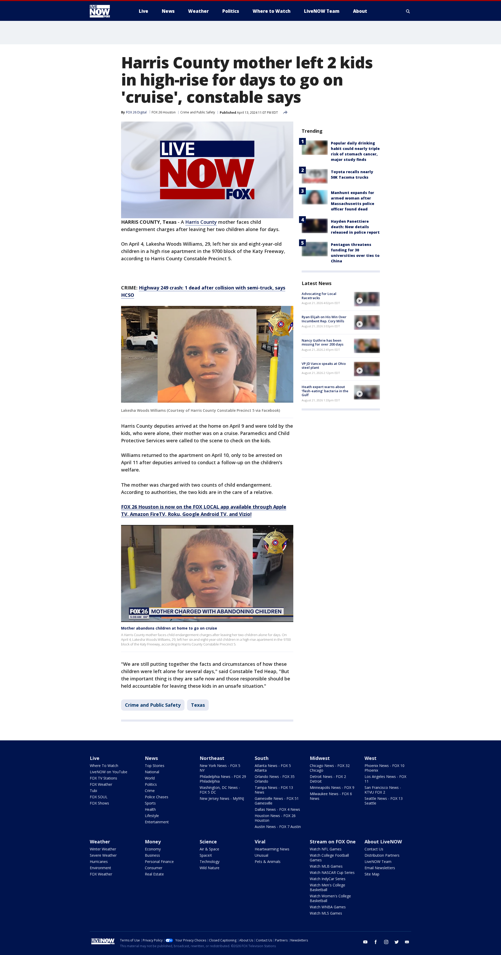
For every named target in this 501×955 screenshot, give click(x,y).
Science (208, 841)
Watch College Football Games (329, 857)
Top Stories (154, 765)
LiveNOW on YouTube (108, 771)
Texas (198, 705)
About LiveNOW (383, 841)
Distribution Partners (382, 855)
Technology (209, 861)
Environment (100, 867)
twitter (396, 942)
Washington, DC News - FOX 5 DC (220, 790)
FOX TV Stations (103, 778)
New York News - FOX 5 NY (220, 768)
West (371, 758)
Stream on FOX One (333, 841)
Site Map (372, 874)
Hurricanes (99, 861)
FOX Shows (99, 803)
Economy (153, 849)
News (151, 758)
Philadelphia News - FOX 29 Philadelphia (223, 779)
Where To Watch (104, 765)
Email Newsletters (380, 867)
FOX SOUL (99, 796)
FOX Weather (101, 784)
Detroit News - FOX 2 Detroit (328, 779)
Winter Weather (103, 849)
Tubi (93, 790)
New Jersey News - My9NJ (222, 798)
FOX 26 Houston (164, 112)
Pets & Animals (268, 861)
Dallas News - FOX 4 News (277, 809)
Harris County (201, 222)
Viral (260, 841)
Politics (151, 784)
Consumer (153, 867)
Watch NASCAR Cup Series (332, 872)
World (150, 778)
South (262, 758)
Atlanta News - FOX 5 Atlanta (273, 768)
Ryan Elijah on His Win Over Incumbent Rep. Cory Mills (324, 319)
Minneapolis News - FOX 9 (332, 787)
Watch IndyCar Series (327, 878)
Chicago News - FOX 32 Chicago (330, 768)
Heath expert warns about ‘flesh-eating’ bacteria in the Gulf (325, 390)
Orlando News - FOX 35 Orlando (275, 779)
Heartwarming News (272, 849)
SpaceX (206, 855)
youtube (365, 942)
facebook (376, 942)
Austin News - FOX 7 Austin (278, 826)
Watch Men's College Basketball (327, 887)
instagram (386, 942)
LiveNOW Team (378, 861)
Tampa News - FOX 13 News (274, 790)
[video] (367, 299)
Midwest (320, 758)
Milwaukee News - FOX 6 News (331, 796)
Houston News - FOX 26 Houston (275, 818)
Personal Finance (159, 861)
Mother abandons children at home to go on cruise (169, 628)
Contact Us (374, 849)
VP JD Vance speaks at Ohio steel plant (324, 365)
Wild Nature (209, 867)
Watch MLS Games (326, 913)
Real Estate (154, 874)
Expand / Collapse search (408, 11)
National (152, 771)
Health (150, 809)
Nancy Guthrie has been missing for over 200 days (322, 342)
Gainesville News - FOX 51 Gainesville (277, 801)
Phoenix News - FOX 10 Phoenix (384, 768)
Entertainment (157, 821)
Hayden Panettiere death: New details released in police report (355, 227)
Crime (150, 790)
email (407, 942)
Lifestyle (152, 815)
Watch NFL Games (326, 849)
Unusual (261, 855)
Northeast (212, 758)
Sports (150, 803)
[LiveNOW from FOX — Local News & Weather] (107, 11)
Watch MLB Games (326, 866)
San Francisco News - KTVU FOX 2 (383, 790)
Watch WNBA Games (328, 906)
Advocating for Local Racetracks (319, 295)
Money (153, 841)
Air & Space (209, 849)
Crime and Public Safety (197, 112)
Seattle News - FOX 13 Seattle (384, 801)
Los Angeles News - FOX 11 (385, 779)
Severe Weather (103, 855)
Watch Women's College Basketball (330, 898)
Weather (100, 841)
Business (152, 855)
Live (94, 758)
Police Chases (156, 796)
